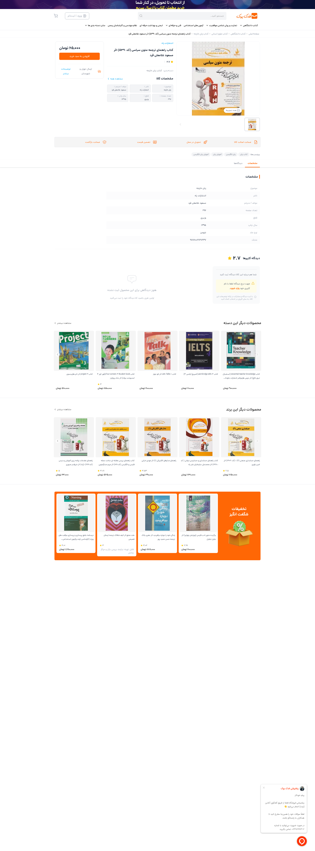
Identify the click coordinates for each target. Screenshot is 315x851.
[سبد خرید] (56, 16)
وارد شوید (234, 288)
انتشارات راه (167, 43)
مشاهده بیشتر (64, 323)
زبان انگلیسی (231, 154)
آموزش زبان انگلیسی (201, 154)
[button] (57, 354)
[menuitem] (249, 25)
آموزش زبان (217, 154)
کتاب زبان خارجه (154, 70)
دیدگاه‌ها (238, 163)
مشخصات (252, 163)
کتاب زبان (244, 154)
